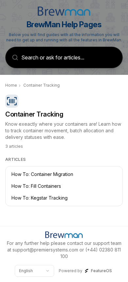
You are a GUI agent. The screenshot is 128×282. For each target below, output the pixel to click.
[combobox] (34, 271)
